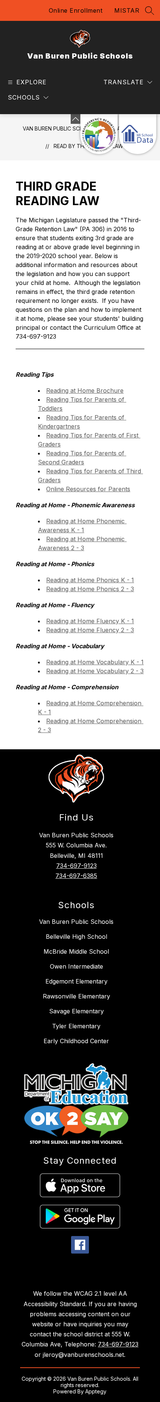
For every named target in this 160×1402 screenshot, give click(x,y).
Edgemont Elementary (76, 981)
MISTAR (126, 10)
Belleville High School (76, 936)
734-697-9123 (76, 865)
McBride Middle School (76, 951)
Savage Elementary (76, 1011)
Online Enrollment (76, 10)
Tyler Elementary (76, 1026)
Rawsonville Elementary (76, 996)
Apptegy (95, 1391)
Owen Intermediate (76, 966)
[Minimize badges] (75, 119)
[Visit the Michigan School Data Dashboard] (137, 134)
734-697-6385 (76, 875)
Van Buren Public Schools (60, 128)
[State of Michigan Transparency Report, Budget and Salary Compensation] (99, 134)
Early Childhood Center (76, 1041)
